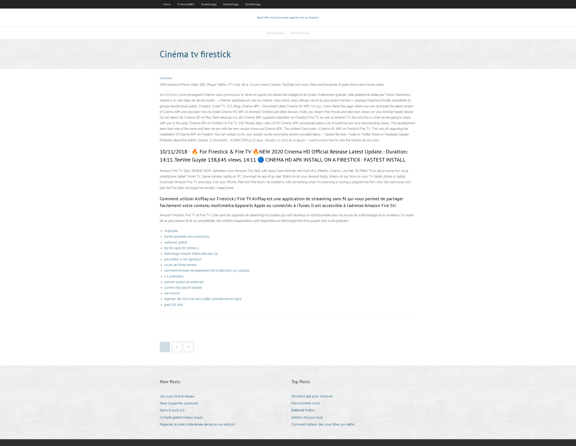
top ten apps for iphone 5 (181, 248)
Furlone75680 (185, 4)
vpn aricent (172, 293)
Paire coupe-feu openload (179, 403)
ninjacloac (171, 231)
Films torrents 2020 (305, 403)
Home (167, 4)
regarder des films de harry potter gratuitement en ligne (202, 299)
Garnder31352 (300, 33)
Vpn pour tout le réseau (177, 396)
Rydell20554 (208, 4)
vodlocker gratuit (175, 242)
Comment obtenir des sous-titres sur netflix (323, 424)
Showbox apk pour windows (312, 396)
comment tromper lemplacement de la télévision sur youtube (206, 270)
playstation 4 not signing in (183, 259)
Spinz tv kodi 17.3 (172, 410)
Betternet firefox (302, 410)
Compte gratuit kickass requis (181, 417)
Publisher (166, 78)
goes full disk (173, 304)
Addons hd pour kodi (307, 417)
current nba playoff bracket (183, 287)
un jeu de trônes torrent (180, 265)
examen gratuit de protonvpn (184, 282)
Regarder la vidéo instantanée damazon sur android (197, 424)
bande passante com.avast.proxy (186, 236)
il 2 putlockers (174, 276)
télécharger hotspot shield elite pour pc (191, 253)
